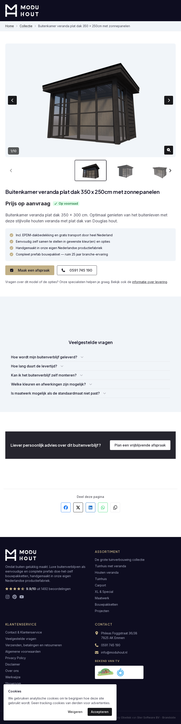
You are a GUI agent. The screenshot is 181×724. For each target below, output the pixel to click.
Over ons (12, 671)
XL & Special (104, 592)
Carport (100, 585)
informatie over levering (149, 282)
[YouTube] (21, 597)
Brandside (169, 717)
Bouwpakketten (106, 604)
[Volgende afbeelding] (168, 100)
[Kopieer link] (115, 507)
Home (9, 26)
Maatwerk (102, 598)
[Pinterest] (14, 597)
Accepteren (100, 712)
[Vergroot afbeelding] (168, 150)
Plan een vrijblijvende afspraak (140, 445)
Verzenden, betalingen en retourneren (33, 645)
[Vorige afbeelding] (12, 100)
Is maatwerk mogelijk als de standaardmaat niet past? (55, 393)
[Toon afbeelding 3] (160, 170)
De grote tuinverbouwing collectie (120, 559)
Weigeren (75, 712)
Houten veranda (107, 572)
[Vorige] (11, 170)
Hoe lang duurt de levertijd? (34, 366)
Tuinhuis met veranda (110, 566)
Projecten (102, 611)
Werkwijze (13, 677)
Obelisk (126, 717)
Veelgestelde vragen (20, 639)
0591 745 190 (81, 270)
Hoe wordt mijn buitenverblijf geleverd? (44, 357)
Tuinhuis (101, 579)
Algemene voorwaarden (23, 651)
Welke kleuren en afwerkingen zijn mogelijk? (48, 384)
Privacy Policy (15, 658)
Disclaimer (12, 664)
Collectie (26, 26)
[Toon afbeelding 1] (91, 170)
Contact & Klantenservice (23, 632)
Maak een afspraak (34, 270)
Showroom (13, 683)
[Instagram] (7, 597)
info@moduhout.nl (114, 652)
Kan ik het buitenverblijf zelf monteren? (44, 375)
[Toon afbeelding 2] (125, 170)
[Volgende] (170, 170)
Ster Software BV (148, 717)
